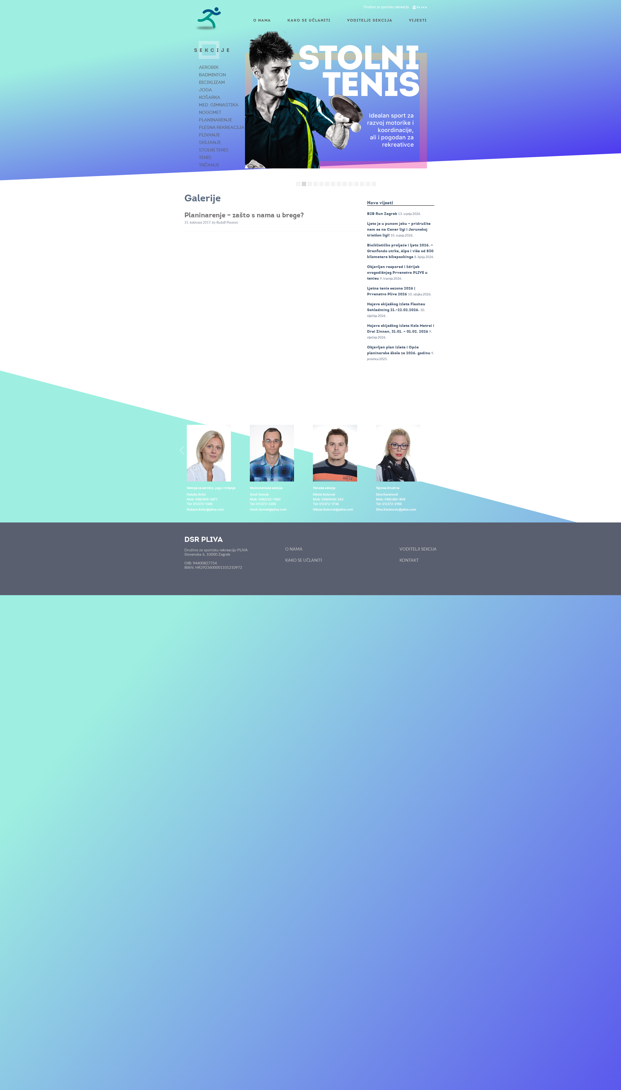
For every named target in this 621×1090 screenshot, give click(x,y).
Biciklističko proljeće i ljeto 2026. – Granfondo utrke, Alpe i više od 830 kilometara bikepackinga (400, 251)
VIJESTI (418, 20)
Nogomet (210, 112)
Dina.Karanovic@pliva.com (396, 509)
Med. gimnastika (218, 105)
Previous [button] (182, 450)
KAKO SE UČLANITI (309, 20)
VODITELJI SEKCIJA (369, 20)
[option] (215, 468)
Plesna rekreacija (222, 127)
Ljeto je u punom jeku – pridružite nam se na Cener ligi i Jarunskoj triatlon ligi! (399, 229)
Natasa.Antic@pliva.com (205, 509)
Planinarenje (215, 120)
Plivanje (209, 135)
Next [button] (439, 450)
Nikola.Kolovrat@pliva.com (333, 509)
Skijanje (210, 142)
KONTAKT (409, 560)
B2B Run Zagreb (382, 213)
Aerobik (209, 67)
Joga (205, 90)
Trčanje (209, 165)
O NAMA (262, 20)
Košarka (209, 97)
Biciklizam (212, 82)
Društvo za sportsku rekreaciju (387, 7)
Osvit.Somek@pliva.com (268, 509)
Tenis (205, 157)
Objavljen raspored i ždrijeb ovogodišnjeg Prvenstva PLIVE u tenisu (397, 272)
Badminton (212, 75)
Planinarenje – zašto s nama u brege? (244, 215)
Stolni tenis (214, 150)
